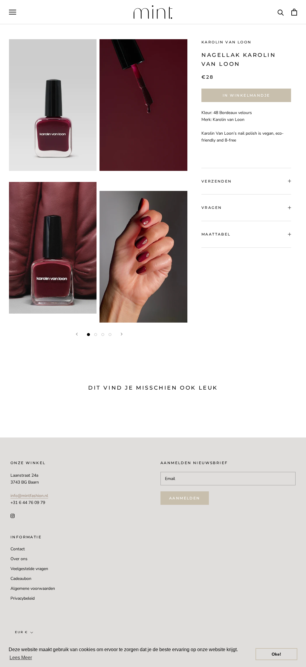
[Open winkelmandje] (294, 12)
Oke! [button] (276, 654)
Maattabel (216, 234)
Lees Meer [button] (21, 657)
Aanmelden (184, 498)
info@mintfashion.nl (29, 496)
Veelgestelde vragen (29, 569)
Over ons (18, 559)
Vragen (211, 207)
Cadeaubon (20, 578)
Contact (17, 549)
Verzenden (216, 181)
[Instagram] (12, 515)
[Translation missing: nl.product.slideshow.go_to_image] (88, 334)
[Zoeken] (281, 12)
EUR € (21, 632)
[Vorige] (77, 334)
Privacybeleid (22, 598)
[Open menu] (12, 12)
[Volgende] (122, 334)
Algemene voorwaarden (32, 588)
